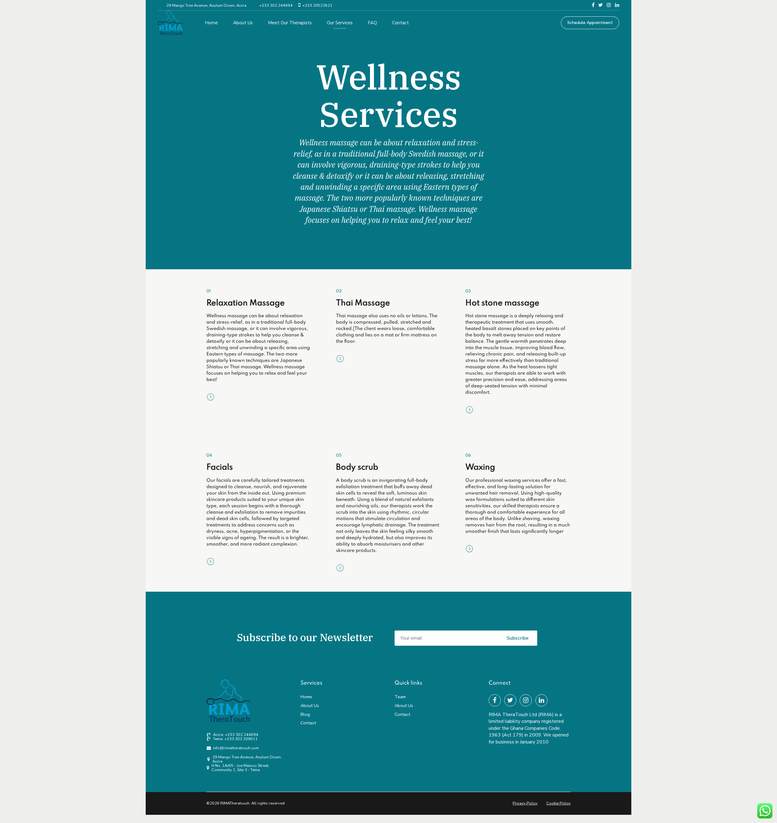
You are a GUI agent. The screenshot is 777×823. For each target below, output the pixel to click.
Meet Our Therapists (290, 23)
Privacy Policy (525, 803)
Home (211, 23)
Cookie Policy (558, 803)
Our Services (340, 23)
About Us (243, 23)
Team (400, 697)
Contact (400, 23)
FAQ (372, 23)
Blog (305, 714)
